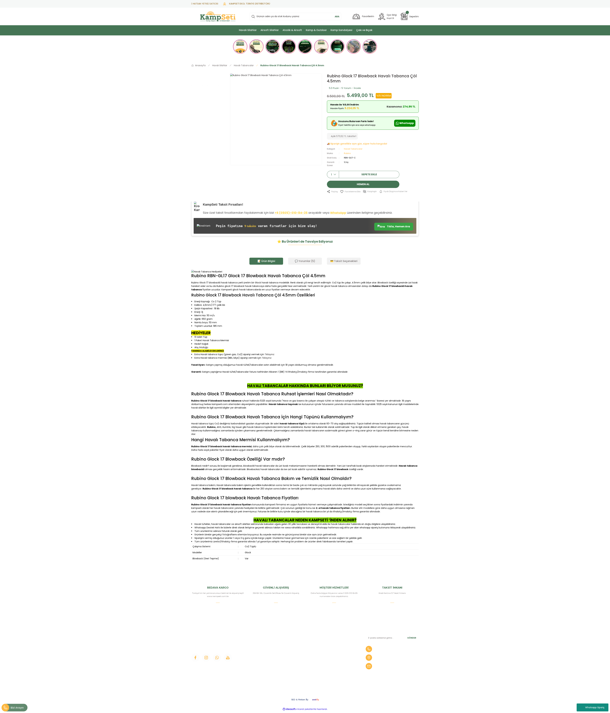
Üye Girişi (254, 645)
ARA (337, 16)
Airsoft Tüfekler (335, 645)
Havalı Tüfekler (335, 634)
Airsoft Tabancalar (336, 650)
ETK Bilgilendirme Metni (301, 677)
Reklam (301, 700)
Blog (252, 656)
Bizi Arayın (17, 708)
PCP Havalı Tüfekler (338, 656)
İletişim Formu (257, 650)
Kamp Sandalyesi (258, 661)
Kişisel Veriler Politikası (300, 672)
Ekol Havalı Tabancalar (339, 667)
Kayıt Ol (390, 18)
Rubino (347, 153)
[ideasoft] (289, 709)
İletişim (253, 634)
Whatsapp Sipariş (594, 707)
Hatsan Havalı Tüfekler (339, 661)
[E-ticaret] (304, 709)
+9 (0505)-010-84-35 (291, 213)
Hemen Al (363, 184)
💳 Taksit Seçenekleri (343, 261)
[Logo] (217, 16)
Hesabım (293, 640)
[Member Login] (382, 16)
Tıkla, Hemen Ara (398, 226)
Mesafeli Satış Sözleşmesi (302, 656)
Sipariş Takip (295, 650)
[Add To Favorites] (350, 191)
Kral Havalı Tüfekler (337, 672)
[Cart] (404, 16)
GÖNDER (411, 637)
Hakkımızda (255, 640)
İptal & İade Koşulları (299, 667)
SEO (293, 700)
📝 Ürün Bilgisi (266, 261)
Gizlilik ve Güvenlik (298, 661)
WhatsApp (338, 213)
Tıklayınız (269, 354)
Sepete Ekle (369, 174)
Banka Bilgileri (296, 634)
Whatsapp (406, 123)
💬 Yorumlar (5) (305, 261)
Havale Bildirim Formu (300, 645)
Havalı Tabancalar (353, 148)
